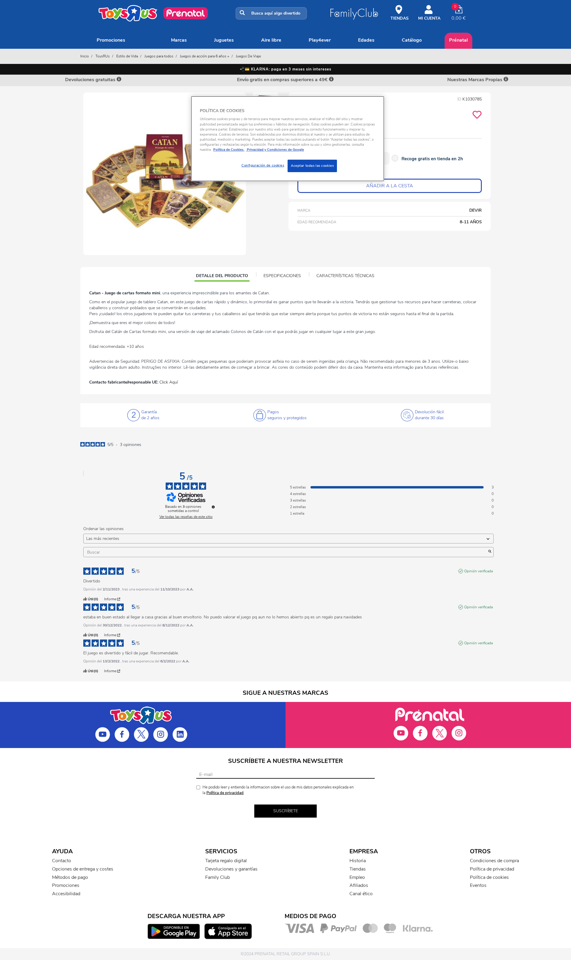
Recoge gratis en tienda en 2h (432, 159)
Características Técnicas (345, 276)
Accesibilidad (66, 893)
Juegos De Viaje (248, 56)
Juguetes (224, 40)
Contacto (61, 860)
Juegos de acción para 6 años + (204, 56)
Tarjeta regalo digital (226, 860)
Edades (366, 40)
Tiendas (357, 869)
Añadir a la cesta (389, 186)
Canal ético (361, 893)
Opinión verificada (478, 571)
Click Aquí (168, 382)
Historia (357, 860)
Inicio (84, 56)
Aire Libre (271, 40)
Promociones (111, 40)
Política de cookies (489, 877)
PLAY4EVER (320, 40)
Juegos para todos (159, 56)
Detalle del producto (222, 276)
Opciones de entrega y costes (82, 869)
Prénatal (458, 40)
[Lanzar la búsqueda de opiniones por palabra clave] (489, 552)
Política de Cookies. (228, 149)
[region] (287, 138)
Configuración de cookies (262, 165)
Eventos (478, 885)
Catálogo (412, 40)
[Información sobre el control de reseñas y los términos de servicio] (213, 507)
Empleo (357, 877)
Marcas (179, 40)
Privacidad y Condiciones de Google (275, 149)
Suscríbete (285, 811)
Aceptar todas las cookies (312, 165)
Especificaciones (282, 276)
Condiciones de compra (494, 860)
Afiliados (358, 885)
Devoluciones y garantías (231, 869)
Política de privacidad (225, 793)
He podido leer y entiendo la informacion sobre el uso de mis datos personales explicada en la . (278, 790)
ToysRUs (102, 56)
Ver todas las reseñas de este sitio (186, 517)
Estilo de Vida (127, 56)
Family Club (217, 877)
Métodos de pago (70, 877)
